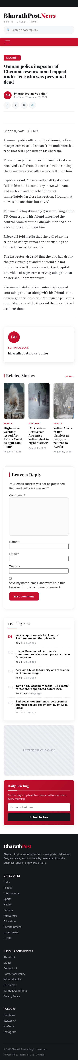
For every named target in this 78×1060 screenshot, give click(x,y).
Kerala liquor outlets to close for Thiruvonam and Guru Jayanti (37, 637)
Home (7, 50)
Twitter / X (10, 1020)
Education (10, 921)
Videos (8, 962)
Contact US (10, 968)
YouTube (9, 1026)
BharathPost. (30, 17)
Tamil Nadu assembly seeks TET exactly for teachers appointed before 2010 (42, 687)
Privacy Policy (12, 996)
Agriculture (10, 915)
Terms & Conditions (15, 990)
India (7, 882)
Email (14, 554)
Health (8, 904)
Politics (8, 887)
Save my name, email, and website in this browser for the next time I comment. (37, 585)
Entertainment (12, 927)
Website (14, 566)
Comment (17, 495)
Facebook (9, 1015)
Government (11, 932)
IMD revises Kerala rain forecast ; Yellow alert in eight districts (38, 435)
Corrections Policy (14, 974)
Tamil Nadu (22, 693)
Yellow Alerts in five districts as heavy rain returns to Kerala (63, 437)
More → (69, 376)
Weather (19, 50)
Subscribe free (39, 817)
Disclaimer (10, 985)
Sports (7, 899)
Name (14, 542)
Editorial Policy (12, 979)
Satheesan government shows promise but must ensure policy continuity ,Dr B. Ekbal (42, 704)
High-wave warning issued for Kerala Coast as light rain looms (13, 437)
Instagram (10, 1032)
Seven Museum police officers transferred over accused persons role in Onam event (43, 654)
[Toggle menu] (8, 42)
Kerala (19, 643)
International (12, 893)
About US (9, 957)
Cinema (8, 910)
